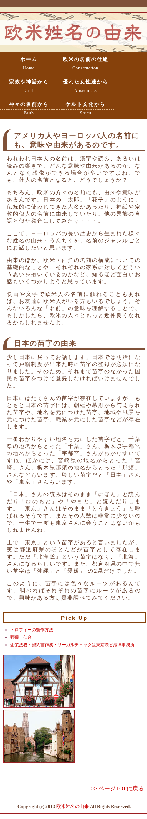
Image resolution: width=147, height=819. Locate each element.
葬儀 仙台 (21, 637)
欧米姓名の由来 (72, 806)
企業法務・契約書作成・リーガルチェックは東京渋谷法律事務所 (72, 644)
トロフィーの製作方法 (31, 629)
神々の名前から (29, 108)
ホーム (28, 64)
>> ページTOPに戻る (117, 788)
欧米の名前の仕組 (85, 64)
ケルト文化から (86, 108)
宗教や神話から (29, 86)
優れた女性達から (85, 86)
